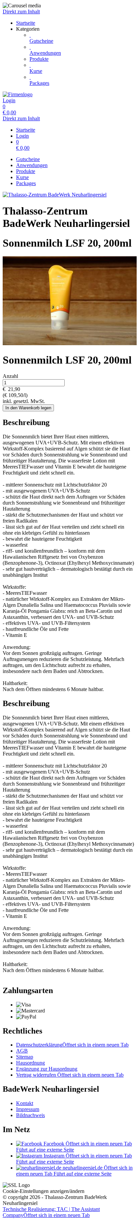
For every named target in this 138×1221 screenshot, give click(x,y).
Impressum (27, 1109)
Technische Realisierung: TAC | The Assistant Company (51, 1212)
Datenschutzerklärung (72, 1045)
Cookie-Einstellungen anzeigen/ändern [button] (43, 1191)
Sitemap (24, 1057)
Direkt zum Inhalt (21, 11)
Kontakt (24, 1103)
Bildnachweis (30, 1115)
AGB (22, 1051)
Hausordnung (30, 1063)
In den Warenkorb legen (28, 407)
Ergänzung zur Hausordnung (46, 1069)
